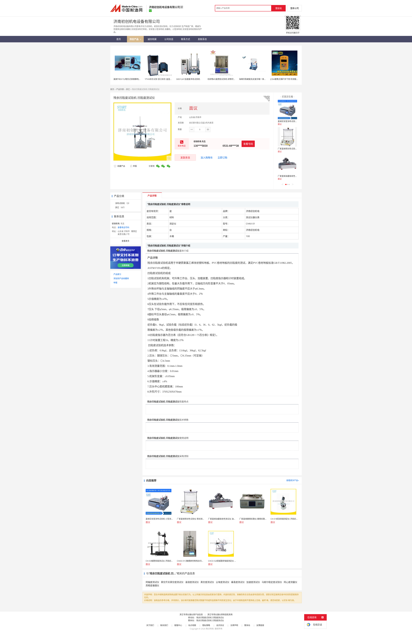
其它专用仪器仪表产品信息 (191, 614)
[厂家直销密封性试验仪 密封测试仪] (287, 137)
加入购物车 (207, 157)
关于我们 (150, 625)
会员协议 (220, 625)
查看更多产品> (292, 480)
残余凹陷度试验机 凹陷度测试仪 (210, 617)
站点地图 (192, 625)
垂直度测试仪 (238, 582)
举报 (135, 166)
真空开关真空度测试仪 (172, 582)
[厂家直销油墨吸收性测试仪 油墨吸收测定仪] (287, 164)
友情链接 (260, 625)
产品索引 (117, 274)
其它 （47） (120, 207)
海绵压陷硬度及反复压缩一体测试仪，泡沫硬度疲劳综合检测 (265, 79)
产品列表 (120, 89)
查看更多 (125, 241)
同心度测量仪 (290, 582)
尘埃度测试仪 (222, 582)
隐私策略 (206, 625)
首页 (112, 89)
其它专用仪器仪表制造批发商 (220, 614)
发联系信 (185, 157)
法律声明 (234, 625)
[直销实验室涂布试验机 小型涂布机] (287, 109)
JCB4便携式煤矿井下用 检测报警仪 (285, 79)
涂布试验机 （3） (122, 203)
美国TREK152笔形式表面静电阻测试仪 (129, 79)
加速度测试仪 (253, 582)
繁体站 (247, 625)
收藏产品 (121, 166)
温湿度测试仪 (192, 582)
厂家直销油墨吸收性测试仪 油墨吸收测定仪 (296, 176)
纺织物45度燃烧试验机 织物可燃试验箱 (224, 79)
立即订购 (222, 157)
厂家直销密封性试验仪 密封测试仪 (292, 148)
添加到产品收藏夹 (121, 278)
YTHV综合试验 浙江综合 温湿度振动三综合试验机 (166, 79)
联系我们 (164, 625)
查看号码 (248, 143)
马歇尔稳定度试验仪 (272, 582)
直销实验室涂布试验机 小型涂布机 (292, 121)
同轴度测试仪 (152, 582)
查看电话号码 (123, 227)
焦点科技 (210, 628)
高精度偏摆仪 (152, 585)
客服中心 (178, 625)
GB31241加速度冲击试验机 (188, 79)
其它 (128, 89)
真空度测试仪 (207, 582)
